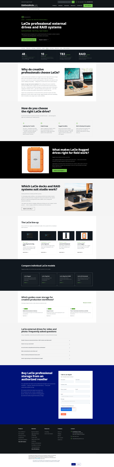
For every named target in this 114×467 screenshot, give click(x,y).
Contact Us (79, 5)
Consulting (47, 431)
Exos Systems (21, 433)
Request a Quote (43, 39)
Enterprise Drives (22, 435)
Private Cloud (34, 437)
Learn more (25, 252)
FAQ (61, 48)
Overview (23, 48)
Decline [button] (78, 464)
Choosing (33, 48)
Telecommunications (35, 447)
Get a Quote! (88, 5)
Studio (43, 48)
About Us (60, 431)
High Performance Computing (35, 434)
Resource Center (87, 302)
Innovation (66, 5)
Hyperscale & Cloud (35, 439)
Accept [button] (73, 464)
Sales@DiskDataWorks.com (78, 438)
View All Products (22, 441)
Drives (47, 48)
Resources (73, 5)
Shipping (59, 433)
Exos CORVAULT (21, 431)
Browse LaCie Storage (28, 39)
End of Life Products (49, 433)
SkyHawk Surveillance (22, 439)
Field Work (39, 48)
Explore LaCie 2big (27, 208)
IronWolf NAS (21, 437)
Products (55, 5)
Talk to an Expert (66, 48)
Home (22, 8)
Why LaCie (28, 48)
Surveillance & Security (36, 445)
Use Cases (52, 48)
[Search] (73, 2)
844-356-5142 (90, 1)
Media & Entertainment (36, 443)
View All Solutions (35, 449)
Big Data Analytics (35, 431)
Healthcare (33, 441)
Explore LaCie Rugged (59, 170)
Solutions (60, 5)
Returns (59, 435)
